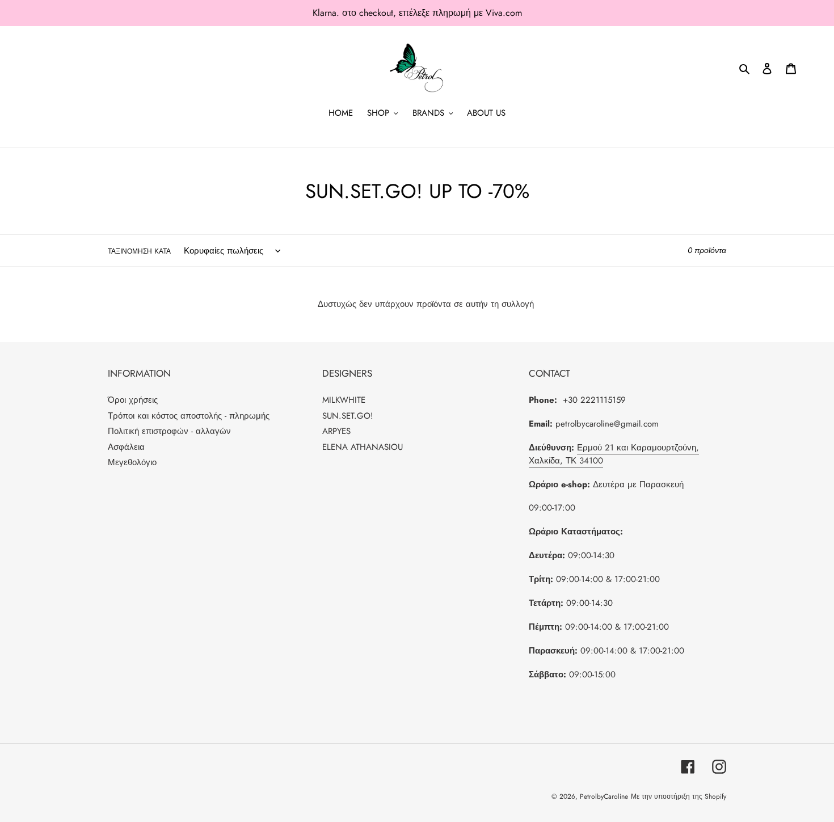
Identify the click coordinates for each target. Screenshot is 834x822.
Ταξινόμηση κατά (139, 251)
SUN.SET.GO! (347, 416)
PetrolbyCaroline (604, 796)
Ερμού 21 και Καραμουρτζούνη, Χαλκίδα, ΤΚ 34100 (614, 454)
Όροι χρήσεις (133, 400)
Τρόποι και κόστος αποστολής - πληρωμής (188, 416)
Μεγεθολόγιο (132, 462)
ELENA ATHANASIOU (362, 447)
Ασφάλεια (126, 447)
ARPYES (336, 431)
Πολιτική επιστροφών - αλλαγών (169, 431)
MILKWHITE (343, 400)
